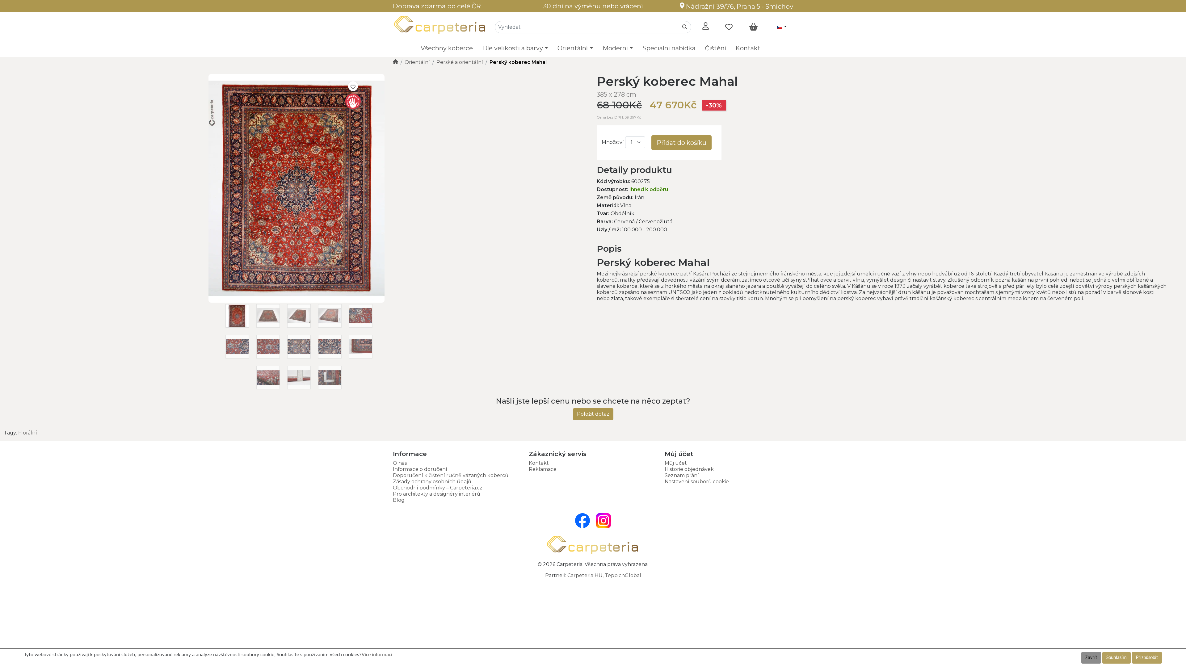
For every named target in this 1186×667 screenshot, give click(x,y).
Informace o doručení (420, 469)
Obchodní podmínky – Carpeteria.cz (437, 488)
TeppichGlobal (623, 575)
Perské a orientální (459, 62)
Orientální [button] (572, 48)
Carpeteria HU (585, 575)
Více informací (377, 654)
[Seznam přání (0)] (729, 27)
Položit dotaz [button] (593, 414)
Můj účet (676, 463)
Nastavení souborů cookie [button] (697, 482)
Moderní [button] (615, 48)
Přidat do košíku (681, 142)
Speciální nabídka (669, 48)
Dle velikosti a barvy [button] (512, 48)
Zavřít (1091, 657)
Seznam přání (682, 475)
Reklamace (543, 469)
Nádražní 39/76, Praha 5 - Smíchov (738, 6)
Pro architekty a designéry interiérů (436, 494)
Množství (613, 142)
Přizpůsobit (1147, 657)
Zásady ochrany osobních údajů (432, 482)
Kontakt (747, 48)
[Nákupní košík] (753, 27)
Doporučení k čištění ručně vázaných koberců (450, 475)
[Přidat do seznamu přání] (353, 86)
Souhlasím (1116, 657)
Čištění (715, 48)
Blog (399, 500)
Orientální (417, 62)
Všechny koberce (447, 48)
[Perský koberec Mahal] (296, 301)
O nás (400, 463)
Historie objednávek (689, 469)
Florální (27, 433)
